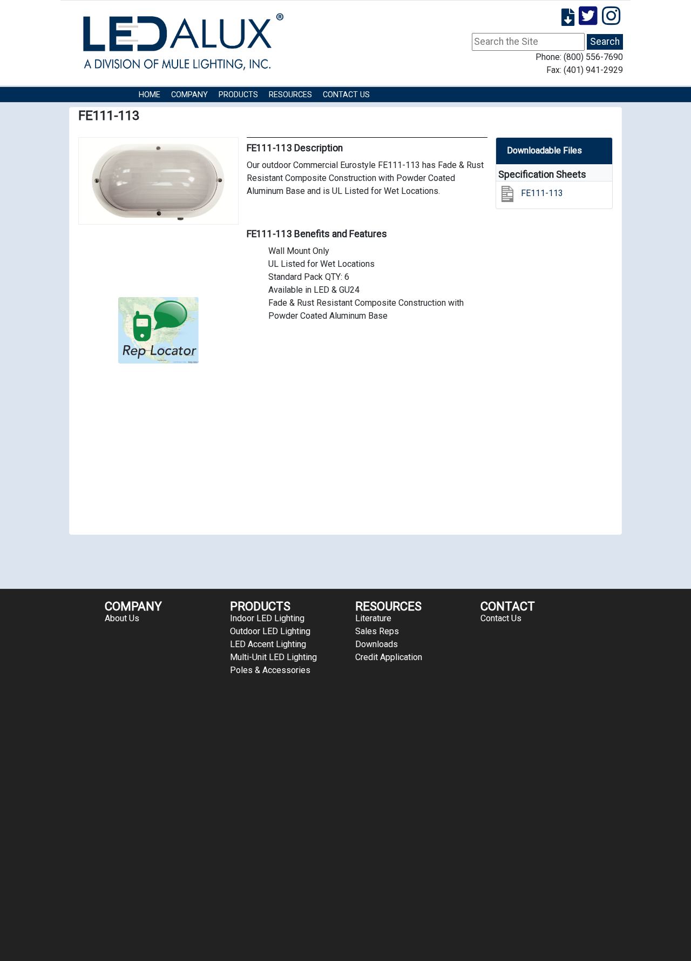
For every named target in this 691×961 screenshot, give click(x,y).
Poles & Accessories (270, 670)
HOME (149, 94)
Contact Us (346, 94)
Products (238, 94)
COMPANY (189, 94)
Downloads (376, 644)
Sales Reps (377, 631)
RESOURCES (290, 94)
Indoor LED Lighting (267, 618)
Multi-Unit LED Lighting (273, 657)
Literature (373, 618)
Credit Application (388, 657)
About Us (122, 618)
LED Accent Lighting (268, 644)
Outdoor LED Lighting (270, 631)
